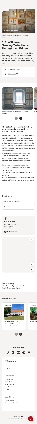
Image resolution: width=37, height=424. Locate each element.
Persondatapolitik (13, 419)
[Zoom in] (32, 264)
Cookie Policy (9, 400)
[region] (18, 255)
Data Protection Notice (12, 403)
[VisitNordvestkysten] (10, 361)
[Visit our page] (7, 352)
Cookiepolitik (25, 419)
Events (7, 389)
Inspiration (8, 382)
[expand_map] (32, 240)
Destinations (9, 379)
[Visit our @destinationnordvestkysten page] (18, 352)
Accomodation (10, 384)
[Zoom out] (32, 269)
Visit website (12, 74)
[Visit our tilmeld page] (23, 352)
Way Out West (9, 387)
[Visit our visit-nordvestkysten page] (29, 352)
